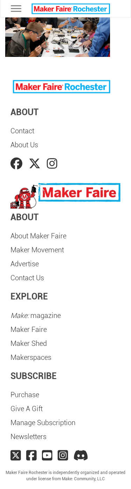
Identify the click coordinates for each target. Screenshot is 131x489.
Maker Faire (28, 329)
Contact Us (27, 278)
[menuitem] (65, 131)
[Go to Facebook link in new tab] (17, 164)
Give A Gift (26, 409)
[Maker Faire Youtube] (47, 455)
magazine (35, 315)
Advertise (24, 264)
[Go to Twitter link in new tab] (36, 164)
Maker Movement (37, 250)
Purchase (24, 395)
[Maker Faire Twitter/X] (15, 455)
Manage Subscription (42, 422)
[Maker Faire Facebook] (31, 455)
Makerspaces (30, 357)
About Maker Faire (38, 236)
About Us (24, 145)
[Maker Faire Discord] (80, 455)
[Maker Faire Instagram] (63, 455)
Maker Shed (28, 343)
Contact (22, 131)
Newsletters (28, 436)
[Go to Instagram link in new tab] (52, 164)
